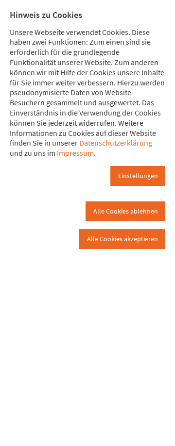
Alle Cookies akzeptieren (122, 238)
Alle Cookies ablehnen (125, 211)
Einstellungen (138, 175)
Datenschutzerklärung (115, 143)
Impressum (75, 153)
